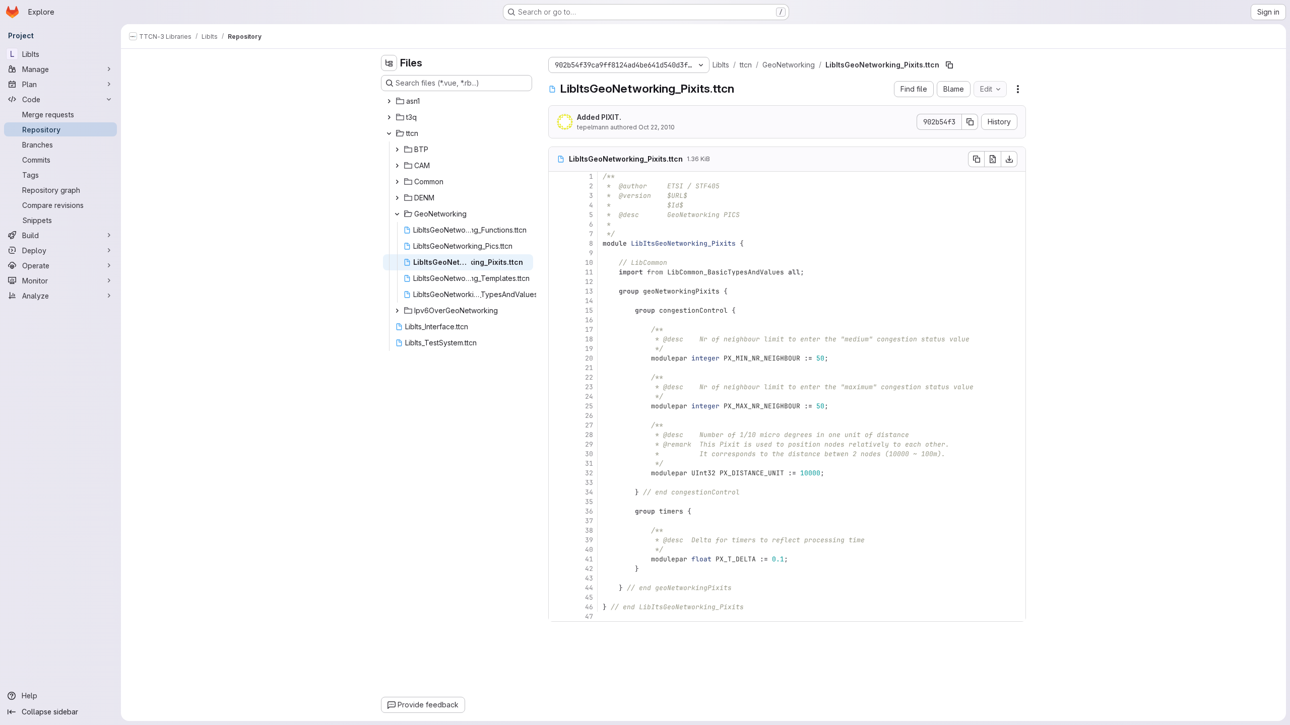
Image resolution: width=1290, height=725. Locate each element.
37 (589, 521)
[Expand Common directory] (397, 182)
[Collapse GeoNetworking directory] (397, 214)
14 (589, 301)
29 (589, 444)
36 (589, 511)
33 (589, 482)
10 (589, 262)
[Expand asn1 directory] (389, 101)
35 (589, 501)
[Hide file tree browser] (389, 63)
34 (589, 492)
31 (589, 463)
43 (589, 578)
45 (589, 597)
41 (589, 559)
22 (589, 377)
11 (589, 272)
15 (589, 310)
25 (589, 406)
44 (589, 588)
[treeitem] (457, 101)
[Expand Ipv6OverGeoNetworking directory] (397, 311)
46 (589, 607)
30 (589, 454)
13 (589, 291)
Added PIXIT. (599, 117)
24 (589, 396)
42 (589, 568)
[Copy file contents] (976, 159)
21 (589, 368)
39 (589, 540)
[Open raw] (993, 159)
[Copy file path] (949, 65)
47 (589, 616)
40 (589, 549)
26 (589, 415)
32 (589, 473)
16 (589, 320)
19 (589, 348)
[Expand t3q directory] (389, 117)
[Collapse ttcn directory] (389, 133)
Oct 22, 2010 (656, 127)
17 (589, 329)
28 (589, 434)
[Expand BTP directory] (397, 149)
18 (589, 339)
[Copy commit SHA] (970, 122)
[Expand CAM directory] (397, 166)
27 (589, 425)
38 (589, 530)
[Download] (1009, 159)
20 (589, 358)
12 (589, 281)
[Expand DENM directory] (397, 198)
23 (589, 387)
